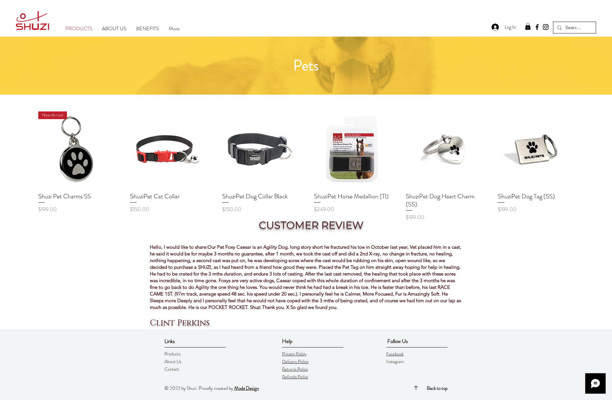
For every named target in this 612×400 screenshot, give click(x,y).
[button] (528, 26)
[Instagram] (546, 27)
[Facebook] (537, 27)
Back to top (437, 388)
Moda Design (246, 388)
